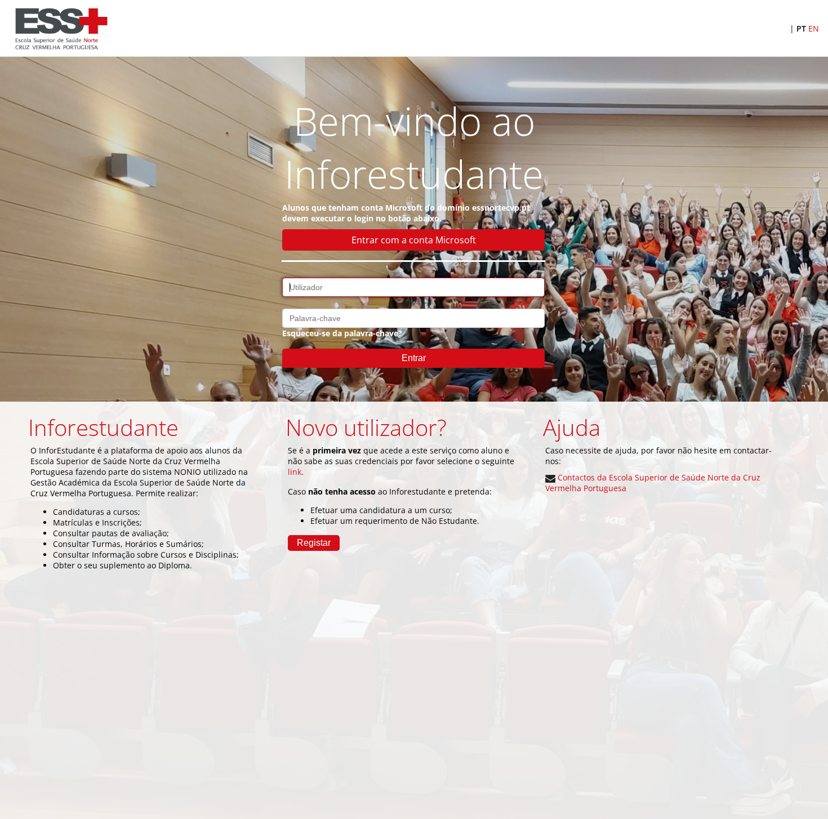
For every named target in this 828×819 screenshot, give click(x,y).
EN (813, 28)
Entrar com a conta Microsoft (413, 240)
